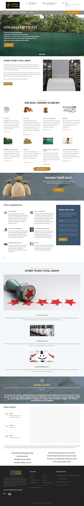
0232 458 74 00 (33, 3)
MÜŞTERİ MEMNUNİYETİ (42, 367)
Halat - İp (26, 149)
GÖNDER (62, 239)
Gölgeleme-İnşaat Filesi (11, 149)
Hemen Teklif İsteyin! (73, 12)
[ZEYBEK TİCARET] (13, 5)
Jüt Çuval (32, 477)
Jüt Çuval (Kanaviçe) (49, 118)
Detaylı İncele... (7, 131)
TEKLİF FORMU (58, 190)
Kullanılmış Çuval (34, 482)
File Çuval (26, 118)
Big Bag (65, 118)
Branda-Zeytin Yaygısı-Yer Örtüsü (51, 150)
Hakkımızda (14, 12)
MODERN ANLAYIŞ (42, 341)
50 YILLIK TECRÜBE (42, 315)
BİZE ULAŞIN (7, 83)
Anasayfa (6, 12)
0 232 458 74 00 (12, 427)
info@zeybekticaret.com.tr (51, 3)
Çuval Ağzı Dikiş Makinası (70, 149)
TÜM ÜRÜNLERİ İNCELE (41, 169)
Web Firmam (41, 502)
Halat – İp (45, 480)
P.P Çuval (6, 118)
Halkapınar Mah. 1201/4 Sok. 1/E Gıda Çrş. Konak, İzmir (68, 475)
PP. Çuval (32, 475)
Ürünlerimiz (23, 12)
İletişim (31, 12)
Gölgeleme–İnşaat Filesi (35, 480)
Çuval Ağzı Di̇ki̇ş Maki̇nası (36, 487)
